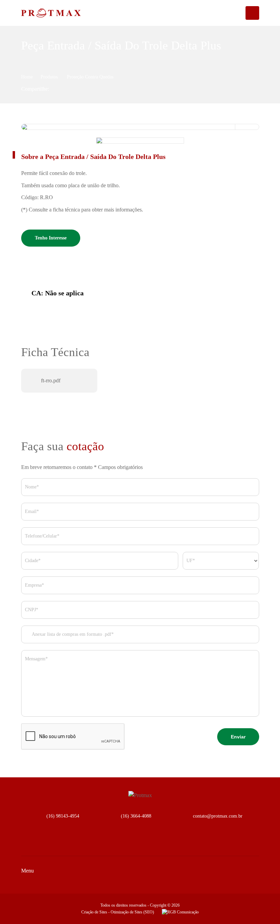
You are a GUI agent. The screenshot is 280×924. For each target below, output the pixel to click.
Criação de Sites (94, 912)
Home (27, 76)
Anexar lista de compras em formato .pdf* (72, 634)
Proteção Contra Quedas (90, 76)
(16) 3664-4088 (136, 816)
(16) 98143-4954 (62, 816)
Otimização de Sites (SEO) (132, 912)
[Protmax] (45, 13)
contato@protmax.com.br (217, 816)
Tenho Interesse (51, 237)
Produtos (50, 76)
